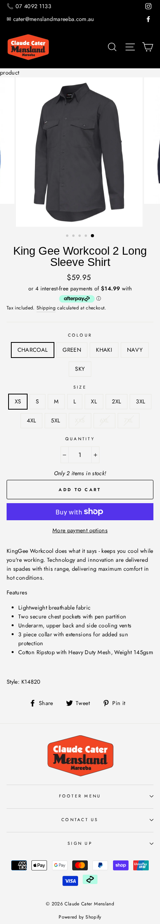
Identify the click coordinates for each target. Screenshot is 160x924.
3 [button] (80, 236)
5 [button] (93, 236)
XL (94, 401)
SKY (80, 369)
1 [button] (68, 236)
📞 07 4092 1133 (29, 6)
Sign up (80, 843)
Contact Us (80, 819)
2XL (116, 401)
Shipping (46, 307)
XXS (80, 420)
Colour (80, 335)
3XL (140, 401)
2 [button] (74, 236)
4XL (31, 420)
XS (18, 401)
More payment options (80, 530)
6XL (104, 420)
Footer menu (80, 796)
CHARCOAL (32, 350)
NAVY (135, 350)
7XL (128, 420)
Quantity (80, 439)
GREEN (72, 350)
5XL (55, 420)
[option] (80, 152)
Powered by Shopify (80, 917)
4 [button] (87, 236)
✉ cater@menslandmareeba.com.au (50, 19)
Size (80, 387)
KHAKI (104, 350)
